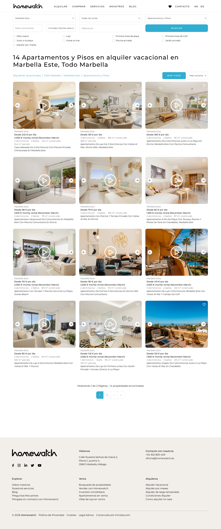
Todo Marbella (52, 75)
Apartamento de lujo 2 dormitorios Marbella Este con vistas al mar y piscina (43, 365)
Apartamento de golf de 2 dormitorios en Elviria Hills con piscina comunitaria (109, 293)
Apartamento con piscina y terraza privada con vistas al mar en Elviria (109, 218)
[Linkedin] (26, 465)
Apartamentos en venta (93, 495)
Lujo (68, 36)
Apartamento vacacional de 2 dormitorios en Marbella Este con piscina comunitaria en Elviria (43, 221)
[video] (44, 105)
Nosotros (116, 6)
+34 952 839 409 (155, 454)
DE (202, 6)
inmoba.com (122, 515)
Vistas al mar (73, 40)
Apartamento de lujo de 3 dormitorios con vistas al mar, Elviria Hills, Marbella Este (108, 146)
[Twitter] (33, 465)
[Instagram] (20, 465)
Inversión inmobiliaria (92, 492)
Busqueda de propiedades (95, 484)
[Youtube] (40, 465)
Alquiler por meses (26, 45)
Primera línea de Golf (176, 36)
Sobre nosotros (21, 484)
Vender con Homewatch (93, 488)
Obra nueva (23, 36)
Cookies (71, 515)
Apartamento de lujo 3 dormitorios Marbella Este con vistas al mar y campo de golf (176, 293)
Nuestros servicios (23, 488)
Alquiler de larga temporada (162, 492)
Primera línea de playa (127, 36)
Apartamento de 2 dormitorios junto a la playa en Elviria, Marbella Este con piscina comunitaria (174, 142)
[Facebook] (13, 465)
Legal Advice (86, 515)
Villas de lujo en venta (92, 499)
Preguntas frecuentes (25, 495)
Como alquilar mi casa (159, 499)
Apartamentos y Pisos (96, 75)
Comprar (79, 6)
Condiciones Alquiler (158, 495)
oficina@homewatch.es (160, 458)
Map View (174, 75)
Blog (133, 6)
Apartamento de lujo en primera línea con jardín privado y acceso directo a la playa (107, 368)
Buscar (176, 28)
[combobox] (197, 75)
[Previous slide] (17, 105)
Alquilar (60, 6)
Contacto (182, 6)
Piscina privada (124, 40)
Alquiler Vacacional (157, 484)
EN (196, 6)
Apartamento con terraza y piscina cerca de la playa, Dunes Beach (43, 293)
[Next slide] (71, 105)
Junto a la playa (25, 40)
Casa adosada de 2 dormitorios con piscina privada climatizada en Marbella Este (42, 149)
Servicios (97, 6)
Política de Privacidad (51, 515)
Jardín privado (172, 40)
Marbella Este (72, 75)
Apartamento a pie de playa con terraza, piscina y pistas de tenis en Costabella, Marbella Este (174, 221)
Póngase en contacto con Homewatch (35, 499)
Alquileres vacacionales (27, 75)
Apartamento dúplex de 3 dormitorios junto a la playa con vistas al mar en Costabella (177, 365)
